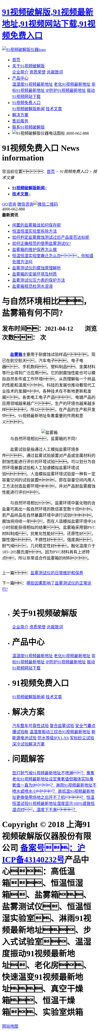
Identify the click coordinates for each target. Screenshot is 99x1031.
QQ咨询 (9, 204)
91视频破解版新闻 (28, 109)
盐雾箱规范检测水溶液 (32, 286)
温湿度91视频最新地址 (32, 84)
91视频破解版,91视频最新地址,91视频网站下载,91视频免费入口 (48, 23)
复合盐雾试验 (62, 726)
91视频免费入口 (26, 103)
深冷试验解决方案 (28, 744)
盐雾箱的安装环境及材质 (34, 274)
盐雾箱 (16, 354)
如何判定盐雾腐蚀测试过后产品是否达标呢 (50, 237)
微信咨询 (25, 204)
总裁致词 (55, 72)
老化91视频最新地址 (72, 84)
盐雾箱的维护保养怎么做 (34, 249)
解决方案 (20, 115)
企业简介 (20, 72)
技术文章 (54, 109)
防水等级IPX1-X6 (53, 738)
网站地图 (10, 1026)
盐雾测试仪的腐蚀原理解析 (36, 268)
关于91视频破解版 (28, 66)
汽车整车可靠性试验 (30, 726)
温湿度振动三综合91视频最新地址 (59, 732)
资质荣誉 (37, 72)
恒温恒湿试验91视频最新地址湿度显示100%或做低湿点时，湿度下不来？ (53, 803)
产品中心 (20, 78)
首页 (16, 60)
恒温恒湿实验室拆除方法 (34, 231)
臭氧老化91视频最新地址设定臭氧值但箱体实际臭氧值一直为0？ (53, 779)
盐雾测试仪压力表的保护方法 (38, 280)
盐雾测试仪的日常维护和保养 (56, 573)
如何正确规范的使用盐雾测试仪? (41, 243)
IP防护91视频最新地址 (66, 90)
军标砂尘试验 (82, 738)
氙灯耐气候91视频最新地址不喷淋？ (48, 773)
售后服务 (20, 121)
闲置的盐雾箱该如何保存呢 (36, 225)
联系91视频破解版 (28, 127)
